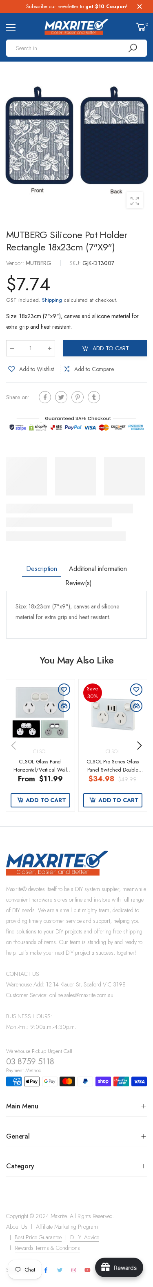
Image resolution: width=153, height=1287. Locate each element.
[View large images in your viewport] (134, 200)
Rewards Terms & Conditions (47, 1248)
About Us (16, 1227)
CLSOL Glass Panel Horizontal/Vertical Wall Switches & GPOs (40, 769)
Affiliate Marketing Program (67, 1227)
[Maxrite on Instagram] (73, 1270)
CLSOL (40, 751)
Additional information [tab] (97, 568)
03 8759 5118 (30, 1062)
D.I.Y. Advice (84, 1237)
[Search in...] (132, 48)
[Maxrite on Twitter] (59, 1270)
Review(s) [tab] (78, 583)
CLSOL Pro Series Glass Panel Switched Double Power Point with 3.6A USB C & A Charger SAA (112, 773)
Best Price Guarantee (38, 1237)
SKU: (75, 263)
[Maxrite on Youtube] (87, 1270)
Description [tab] (41, 568)
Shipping (52, 300)
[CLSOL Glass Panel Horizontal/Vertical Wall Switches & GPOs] (40, 713)
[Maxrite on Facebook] (46, 1270)
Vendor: (16, 263)
